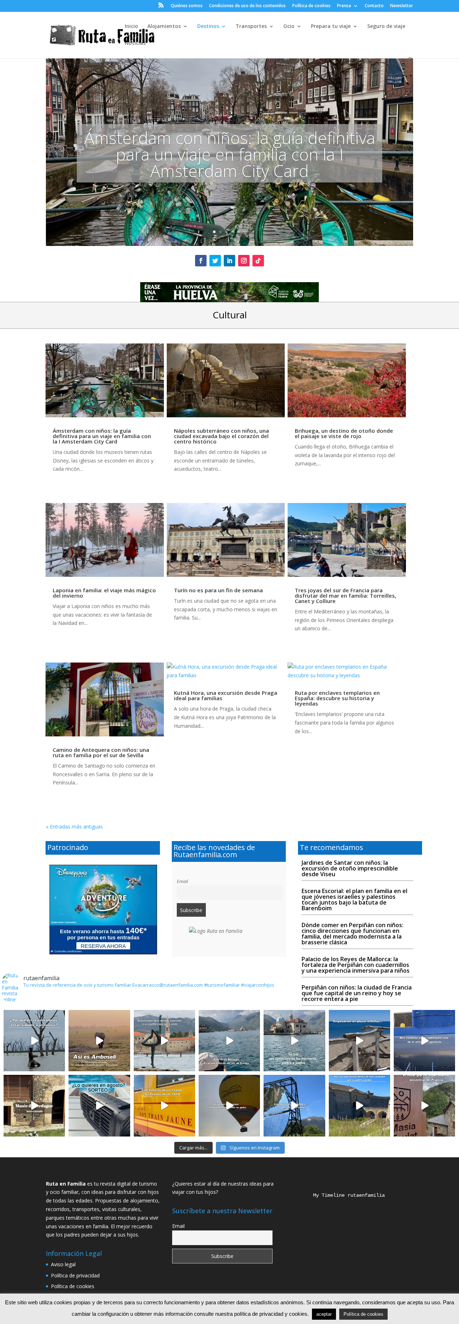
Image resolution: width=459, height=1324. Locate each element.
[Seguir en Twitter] (215, 260)
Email (182, 881)
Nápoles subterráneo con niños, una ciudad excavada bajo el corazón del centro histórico (221, 436)
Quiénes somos (187, 6)
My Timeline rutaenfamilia (343, 1195)
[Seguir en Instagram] (244, 260)
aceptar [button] (324, 1314)
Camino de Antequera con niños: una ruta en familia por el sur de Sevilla (101, 752)
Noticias (135, 43)
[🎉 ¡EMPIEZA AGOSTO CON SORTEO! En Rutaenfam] (99, 1105)
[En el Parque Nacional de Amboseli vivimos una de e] (99, 1040)
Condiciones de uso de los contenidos (247, 6)
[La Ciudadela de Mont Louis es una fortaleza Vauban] (359, 1105)
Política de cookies (311, 6)
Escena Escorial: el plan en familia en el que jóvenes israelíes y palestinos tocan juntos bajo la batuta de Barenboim (354, 899)
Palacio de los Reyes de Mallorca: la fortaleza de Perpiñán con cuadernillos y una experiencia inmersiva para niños (356, 964)
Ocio (288, 26)
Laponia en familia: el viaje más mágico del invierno (104, 593)
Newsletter (401, 6)
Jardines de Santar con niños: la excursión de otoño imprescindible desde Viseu (350, 868)
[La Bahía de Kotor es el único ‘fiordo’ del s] (229, 1040)
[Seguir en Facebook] (201, 260)
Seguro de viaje (386, 26)
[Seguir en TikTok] (258, 260)
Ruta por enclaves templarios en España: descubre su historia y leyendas (337, 698)
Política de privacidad (75, 1275)
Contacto (374, 6)
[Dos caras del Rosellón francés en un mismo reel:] (359, 1040)
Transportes (251, 26)
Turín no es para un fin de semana (218, 590)
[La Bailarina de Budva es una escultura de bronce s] (164, 1040)
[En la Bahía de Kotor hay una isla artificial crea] (294, 1040)
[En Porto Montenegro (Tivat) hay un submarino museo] (424, 1040)
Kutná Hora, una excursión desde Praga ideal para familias (225, 695)
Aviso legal (63, 1264)
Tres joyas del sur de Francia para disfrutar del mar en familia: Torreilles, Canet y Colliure (345, 595)
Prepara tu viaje (331, 26)
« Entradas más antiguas (74, 826)
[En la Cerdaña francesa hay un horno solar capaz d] (294, 1105)
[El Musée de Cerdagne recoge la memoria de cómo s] (34, 1105)
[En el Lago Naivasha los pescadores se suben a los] (34, 1040)
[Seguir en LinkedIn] (229, 260)
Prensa (344, 6)
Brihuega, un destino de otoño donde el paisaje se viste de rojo (344, 433)
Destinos (208, 26)
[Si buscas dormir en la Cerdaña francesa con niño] (424, 1105)
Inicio (131, 26)
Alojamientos (164, 26)
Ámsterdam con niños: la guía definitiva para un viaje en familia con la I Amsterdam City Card (229, 154)
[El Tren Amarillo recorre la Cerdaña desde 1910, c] (164, 1105)
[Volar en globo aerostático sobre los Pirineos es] (229, 1105)
